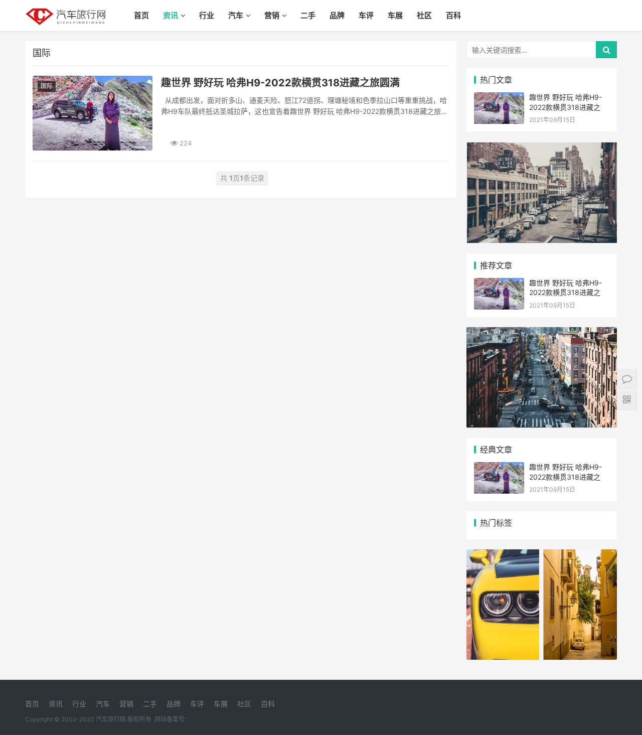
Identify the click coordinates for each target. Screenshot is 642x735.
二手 (307, 15)
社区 (424, 15)
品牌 (337, 15)
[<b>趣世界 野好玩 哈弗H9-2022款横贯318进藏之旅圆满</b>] (92, 113)
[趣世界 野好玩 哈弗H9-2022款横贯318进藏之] (499, 98)
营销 (271, 15)
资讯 (170, 15)
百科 (453, 15)
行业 (206, 15)
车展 (395, 15)
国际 (47, 86)
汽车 (235, 15)
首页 (141, 15)
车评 (366, 15)
